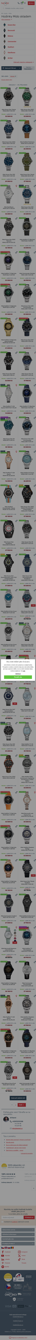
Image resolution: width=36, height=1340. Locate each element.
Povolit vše (18, 677)
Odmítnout (18, 673)
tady (24, 671)
